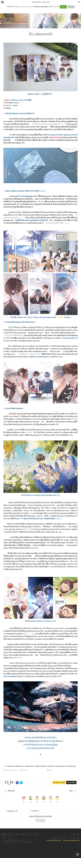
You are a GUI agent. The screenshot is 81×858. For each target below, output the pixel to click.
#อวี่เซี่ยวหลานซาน (19, 766)
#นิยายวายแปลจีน (70, 766)
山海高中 (60, 317)
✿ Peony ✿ (45, 2)
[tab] (12, 811)
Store (14, 2)
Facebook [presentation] (35, 811)
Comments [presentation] (12, 811)
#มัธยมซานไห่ (9, 766)
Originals (11, 834)
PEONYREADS (36, 2)
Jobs (10, 837)
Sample (23, 834)
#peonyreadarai (60, 766)
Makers (6, 2)
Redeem (29, 834)
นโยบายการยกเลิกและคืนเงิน (71, 840)
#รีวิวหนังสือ (50, 766)
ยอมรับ (63, 7)
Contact (4, 837)
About (36, 834)
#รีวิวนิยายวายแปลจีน (40, 766)
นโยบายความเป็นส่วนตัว (41, 6)
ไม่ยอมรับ (71, 7)
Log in (41, 820)
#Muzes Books (29, 766)
